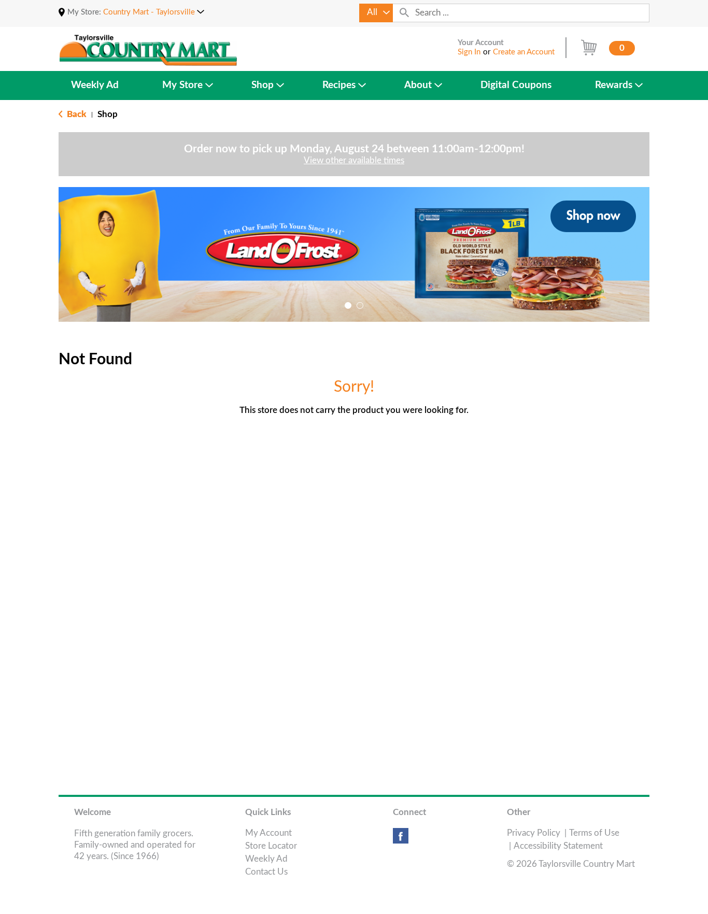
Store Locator (271, 845)
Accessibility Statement (558, 845)
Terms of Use (594, 833)
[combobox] (376, 13)
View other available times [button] (354, 160)
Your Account (481, 43)
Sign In (469, 52)
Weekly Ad (266, 858)
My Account (268, 833)
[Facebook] (400, 839)
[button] (153, 12)
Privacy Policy (533, 833)
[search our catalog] (404, 13)
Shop (107, 114)
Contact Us (266, 871)
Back (76, 114)
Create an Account (524, 52)
